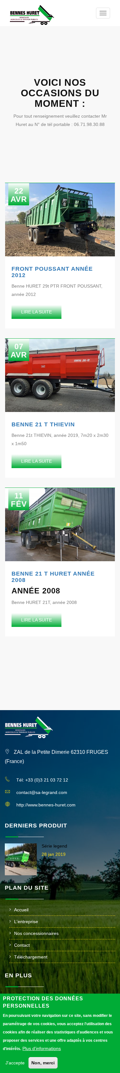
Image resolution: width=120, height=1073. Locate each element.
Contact (22, 945)
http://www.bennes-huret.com (46, 804)
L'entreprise (26, 921)
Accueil (21, 909)
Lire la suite (36, 311)
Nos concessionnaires (36, 933)
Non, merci (43, 1062)
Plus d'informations (41, 1048)
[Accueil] (32, 15)
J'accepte (15, 1062)
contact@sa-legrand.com (41, 792)
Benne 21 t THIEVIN (43, 424)
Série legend (54, 846)
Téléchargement (30, 956)
